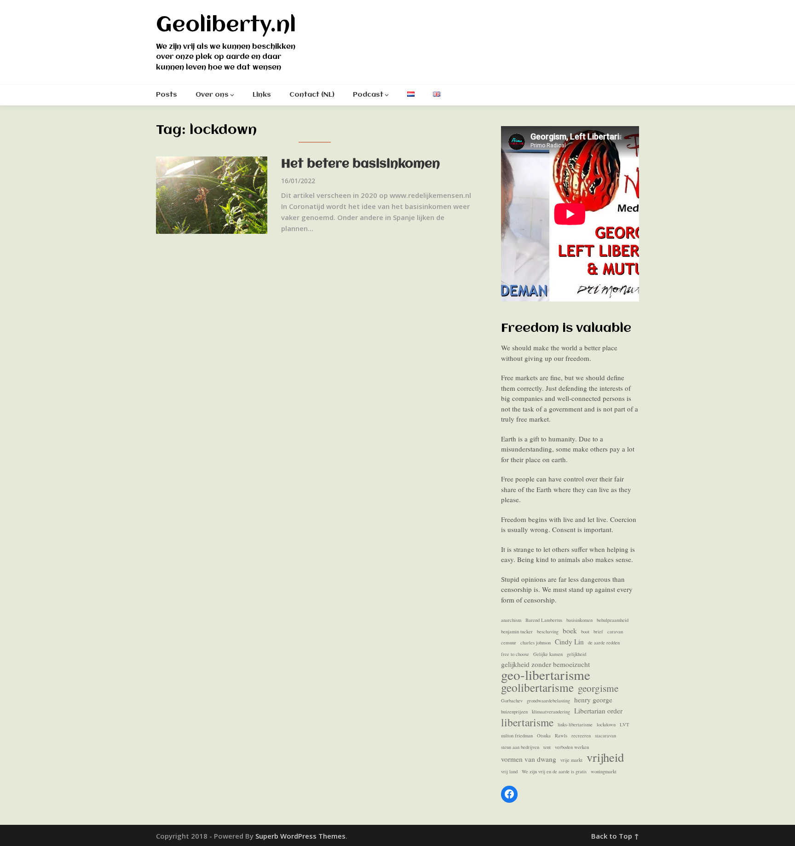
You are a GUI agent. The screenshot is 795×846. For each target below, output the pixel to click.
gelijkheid (576, 654)
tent (547, 747)
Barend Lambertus (543, 620)
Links (262, 95)
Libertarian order (598, 710)
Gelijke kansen (548, 654)
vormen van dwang (528, 759)
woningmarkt (603, 771)
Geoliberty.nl (226, 25)
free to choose (515, 654)
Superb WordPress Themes (300, 835)
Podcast (368, 95)
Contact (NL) (311, 95)
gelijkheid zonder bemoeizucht (545, 664)
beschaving (548, 631)
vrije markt (571, 760)
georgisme (598, 688)
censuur (508, 642)
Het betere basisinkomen (360, 164)
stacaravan (605, 735)
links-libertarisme (575, 724)
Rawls (561, 735)
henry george (593, 699)
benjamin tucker (517, 631)
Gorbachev (512, 700)
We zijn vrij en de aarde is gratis (554, 771)
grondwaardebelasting (548, 700)
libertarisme (527, 722)
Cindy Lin (569, 641)
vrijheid (605, 757)
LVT (624, 724)
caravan (615, 631)
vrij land (509, 771)
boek (570, 630)
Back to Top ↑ (615, 835)
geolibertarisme (537, 687)
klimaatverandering (551, 711)
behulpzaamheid (612, 620)
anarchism (511, 620)
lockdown (606, 724)
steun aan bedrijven (520, 747)
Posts (166, 95)
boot (585, 631)
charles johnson (535, 642)
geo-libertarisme (545, 675)
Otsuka (544, 735)
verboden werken (572, 747)
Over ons (212, 95)
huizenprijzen (514, 711)
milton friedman (517, 735)
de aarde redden (604, 642)
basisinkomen (579, 620)
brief (598, 631)
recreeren (581, 735)
